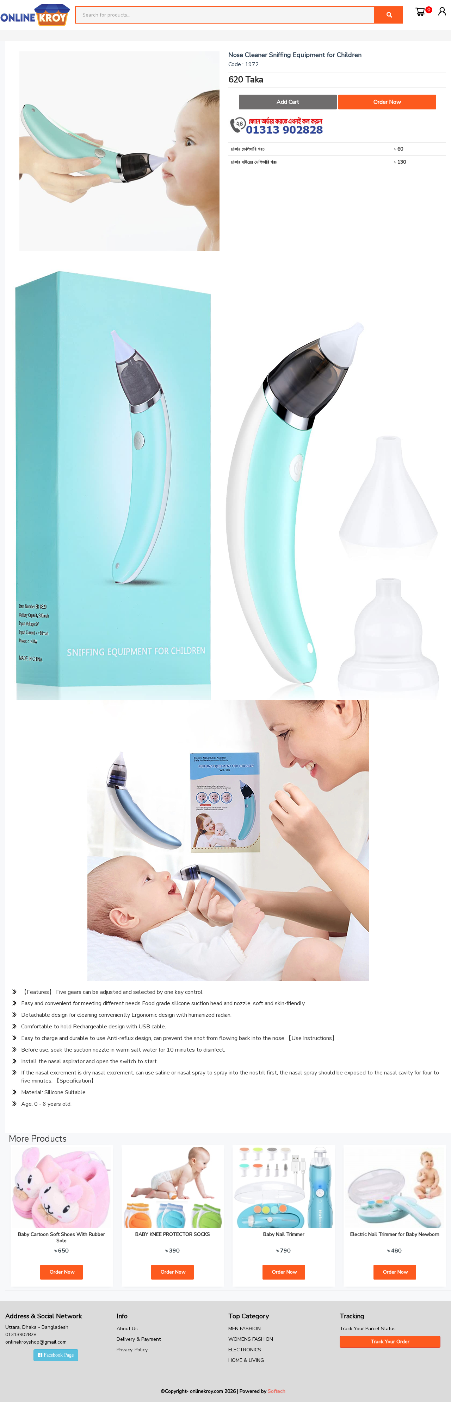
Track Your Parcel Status (368, 1328)
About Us (127, 1328)
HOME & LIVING (246, 1360)
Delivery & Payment (139, 1339)
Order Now (387, 102)
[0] (420, 11)
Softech (276, 1391)
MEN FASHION (244, 1328)
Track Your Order (390, 1341)
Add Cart (288, 102)
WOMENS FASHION (250, 1339)
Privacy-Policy (132, 1349)
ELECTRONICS (244, 1349)
